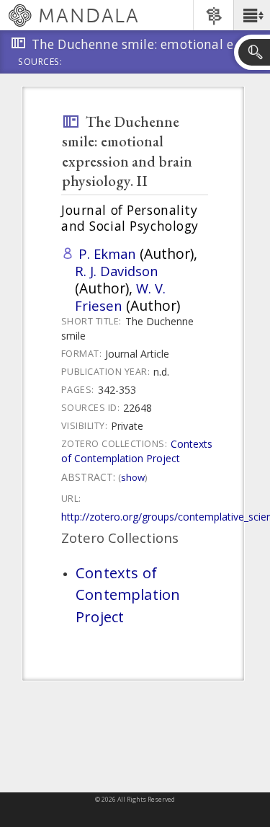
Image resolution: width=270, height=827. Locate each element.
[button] (251, 15)
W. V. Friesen (120, 296)
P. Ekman (107, 253)
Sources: (40, 63)
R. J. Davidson (116, 271)
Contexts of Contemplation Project (136, 451)
